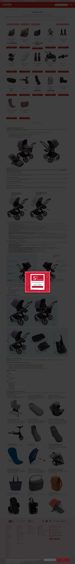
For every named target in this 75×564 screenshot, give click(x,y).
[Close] (50, 271)
